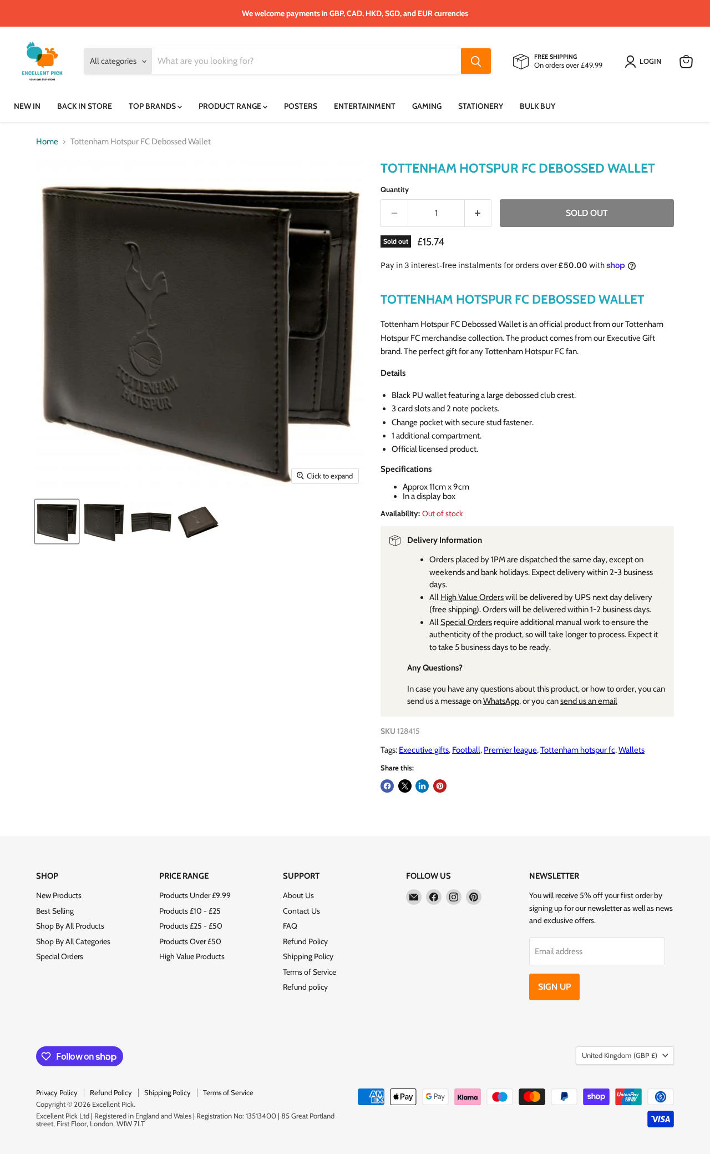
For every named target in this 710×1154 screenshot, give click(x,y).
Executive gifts (424, 750)
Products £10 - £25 (190, 911)
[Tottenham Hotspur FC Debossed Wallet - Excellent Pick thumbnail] (57, 521)
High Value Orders (472, 597)
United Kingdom (619, 1055)
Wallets (631, 750)
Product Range (231, 106)
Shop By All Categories (73, 941)
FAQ (290, 926)
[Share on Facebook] (387, 786)
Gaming (427, 106)
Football (466, 750)
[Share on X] (405, 786)
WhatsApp (501, 701)
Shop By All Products (70, 926)
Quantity (395, 189)
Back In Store (84, 106)
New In (27, 106)
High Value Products (192, 956)
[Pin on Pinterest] (440, 786)
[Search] (476, 61)
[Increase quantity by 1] (478, 213)
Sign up (554, 986)
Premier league (510, 750)
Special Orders (466, 622)
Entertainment (364, 106)
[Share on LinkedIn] (422, 786)
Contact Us (301, 911)
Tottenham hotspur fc (577, 750)
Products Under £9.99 (195, 895)
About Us (298, 895)
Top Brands (153, 106)
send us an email (588, 701)
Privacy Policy (57, 1092)
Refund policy (305, 987)
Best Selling (55, 911)
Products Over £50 (190, 941)
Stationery (480, 106)
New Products (59, 895)
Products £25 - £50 (190, 926)
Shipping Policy (308, 956)
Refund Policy (305, 941)
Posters (300, 106)
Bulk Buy (537, 106)
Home (47, 142)
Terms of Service (309, 972)
